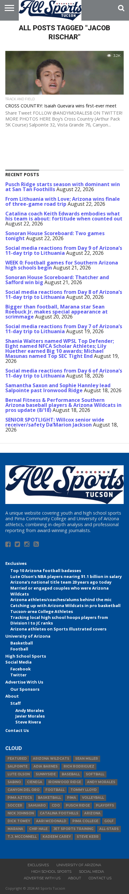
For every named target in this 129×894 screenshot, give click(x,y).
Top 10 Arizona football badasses (45, 570)
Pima (71, 798)
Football (19, 649)
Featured (17, 759)
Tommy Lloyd (83, 790)
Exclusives (16, 563)
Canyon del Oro (23, 790)
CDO (56, 805)
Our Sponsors (24, 689)
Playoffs (105, 805)
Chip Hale (38, 829)
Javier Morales (30, 716)
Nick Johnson (21, 813)
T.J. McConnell (22, 837)
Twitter (18, 675)
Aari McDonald (51, 821)
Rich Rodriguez (79, 766)
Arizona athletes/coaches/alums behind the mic (60, 599)
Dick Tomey (19, 821)
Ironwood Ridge (64, 782)
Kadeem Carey (57, 837)
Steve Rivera (28, 722)
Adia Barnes (46, 766)
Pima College (85, 821)
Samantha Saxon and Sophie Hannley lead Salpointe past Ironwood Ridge (58, 388)
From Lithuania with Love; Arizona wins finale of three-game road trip (62, 201)
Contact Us (17, 730)
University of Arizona (27, 636)
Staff (15, 703)
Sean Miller (86, 759)
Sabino (14, 782)
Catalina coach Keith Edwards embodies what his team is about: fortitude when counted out (63, 216)
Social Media (18, 662)
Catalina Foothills (59, 813)
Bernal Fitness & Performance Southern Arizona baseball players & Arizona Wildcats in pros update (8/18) (63, 405)
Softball (95, 774)
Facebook (20, 669)
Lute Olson (19, 774)
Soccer (15, 805)
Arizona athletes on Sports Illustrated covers (58, 629)
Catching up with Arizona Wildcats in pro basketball (65, 605)
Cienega (34, 782)
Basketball (21, 643)
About (12, 696)
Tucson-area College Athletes (41, 611)
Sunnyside (46, 774)
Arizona (92, 813)
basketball (49, 798)
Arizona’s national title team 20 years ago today (60, 582)
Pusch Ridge (78, 805)
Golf (109, 821)
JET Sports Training (73, 829)
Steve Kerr (88, 837)
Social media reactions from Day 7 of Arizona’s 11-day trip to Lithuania (63, 329)
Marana (15, 829)
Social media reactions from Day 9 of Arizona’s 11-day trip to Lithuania (63, 250)
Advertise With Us (24, 682)
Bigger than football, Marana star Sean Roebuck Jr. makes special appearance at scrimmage (56, 311)
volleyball (93, 798)
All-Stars (109, 829)
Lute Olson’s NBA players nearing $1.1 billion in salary (66, 576)
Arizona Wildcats (51, 759)
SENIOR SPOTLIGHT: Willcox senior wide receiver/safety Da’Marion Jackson (54, 422)
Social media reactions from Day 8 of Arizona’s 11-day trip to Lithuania (63, 294)
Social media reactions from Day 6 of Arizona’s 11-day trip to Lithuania (63, 373)
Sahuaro (37, 805)
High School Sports (25, 656)
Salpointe (18, 766)
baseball (71, 774)
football (54, 790)
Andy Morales (29, 710)
